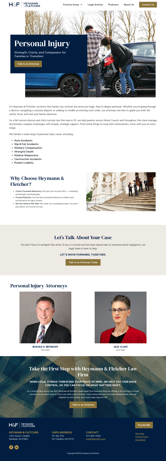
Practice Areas (71, 4)
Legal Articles (95, 4)
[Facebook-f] (11, 447)
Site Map (139, 433)
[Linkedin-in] (17, 447)
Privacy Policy (141, 436)
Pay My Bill (144, 425)
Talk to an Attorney (28, 63)
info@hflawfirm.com (95, 439)
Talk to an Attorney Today (83, 262)
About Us (129, 4)
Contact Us (148, 4)
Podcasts (113, 4)
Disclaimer (140, 439)
